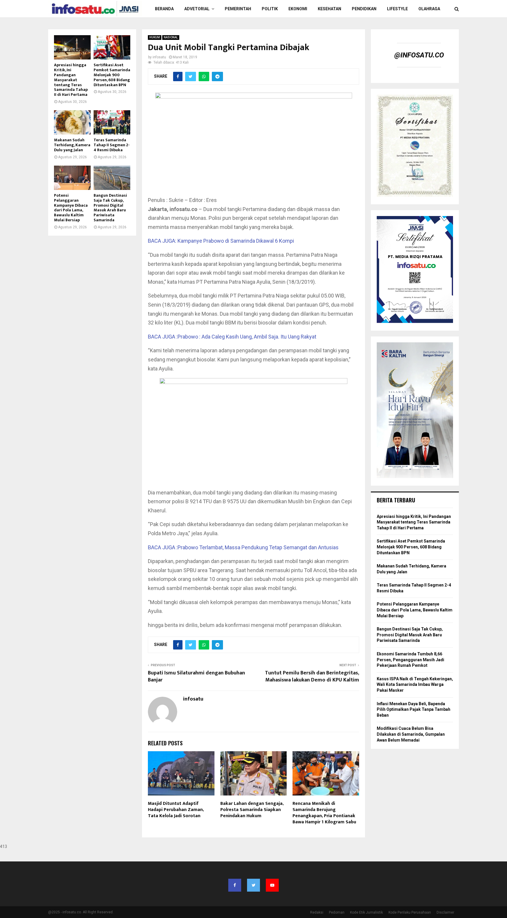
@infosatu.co (419, 55)
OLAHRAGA (429, 8)
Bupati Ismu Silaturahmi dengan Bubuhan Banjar (196, 676)
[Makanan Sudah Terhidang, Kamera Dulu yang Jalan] (72, 122)
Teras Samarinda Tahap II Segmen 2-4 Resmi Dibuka (112, 145)
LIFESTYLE (397, 8)
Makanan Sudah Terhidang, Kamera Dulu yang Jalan (72, 145)
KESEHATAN (329, 8)
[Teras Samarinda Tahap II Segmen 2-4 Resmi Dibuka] (112, 122)
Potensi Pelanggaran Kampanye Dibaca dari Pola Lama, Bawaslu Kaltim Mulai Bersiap (71, 207)
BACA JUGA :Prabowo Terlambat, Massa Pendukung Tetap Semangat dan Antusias (243, 547)
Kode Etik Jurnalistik (366, 912)
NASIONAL (171, 37)
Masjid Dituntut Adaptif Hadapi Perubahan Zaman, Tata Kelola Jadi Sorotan (176, 810)
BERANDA (164, 8)
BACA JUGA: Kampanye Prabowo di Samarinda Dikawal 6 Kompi (221, 241)
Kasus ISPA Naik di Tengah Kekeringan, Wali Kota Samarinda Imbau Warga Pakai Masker (415, 684)
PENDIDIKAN (364, 8)
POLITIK (270, 8)
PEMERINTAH (238, 8)
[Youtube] (272, 885)
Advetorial (196, 8)
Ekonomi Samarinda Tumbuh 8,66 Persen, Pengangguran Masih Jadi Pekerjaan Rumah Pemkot (410, 660)
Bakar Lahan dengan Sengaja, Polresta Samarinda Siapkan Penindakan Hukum (251, 810)
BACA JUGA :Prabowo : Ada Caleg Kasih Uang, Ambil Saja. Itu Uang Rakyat (232, 337)
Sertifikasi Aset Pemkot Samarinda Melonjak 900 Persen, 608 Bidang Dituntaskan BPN (112, 75)
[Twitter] (253, 885)
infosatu (159, 57)
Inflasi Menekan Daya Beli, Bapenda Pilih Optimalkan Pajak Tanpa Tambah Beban (413, 709)
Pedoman (336, 912)
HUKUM (154, 37)
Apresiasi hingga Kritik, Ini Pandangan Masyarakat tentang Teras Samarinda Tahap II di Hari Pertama (71, 80)
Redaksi (316, 912)
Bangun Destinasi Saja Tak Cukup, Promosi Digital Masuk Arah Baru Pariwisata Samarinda (110, 207)
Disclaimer (445, 912)
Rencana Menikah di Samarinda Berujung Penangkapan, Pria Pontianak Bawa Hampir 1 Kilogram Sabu (324, 813)
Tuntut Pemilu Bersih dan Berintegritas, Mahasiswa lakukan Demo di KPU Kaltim (312, 676)
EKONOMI (297, 8)
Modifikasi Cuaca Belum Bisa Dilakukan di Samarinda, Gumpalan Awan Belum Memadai (411, 734)
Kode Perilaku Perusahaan (409, 912)
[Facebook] (234, 885)
